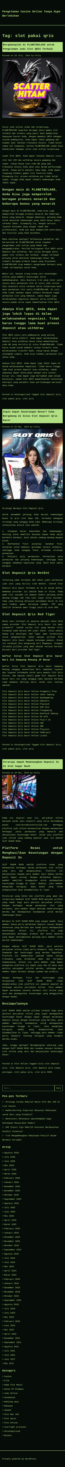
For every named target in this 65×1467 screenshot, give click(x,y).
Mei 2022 (9, 1330)
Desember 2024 (12, 1237)
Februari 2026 (12, 1178)
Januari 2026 (11, 1182)
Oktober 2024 (11, 1245)
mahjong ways (11, 1401)
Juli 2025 (9, 1207)
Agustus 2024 (11, 1254)
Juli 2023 (9, 1308)
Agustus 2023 (11, 1304)
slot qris (28, 398)
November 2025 (12, 1190)
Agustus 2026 (11, 1153)
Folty (38, 55)
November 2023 (12, 1292)
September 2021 (12, 1342)
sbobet (7, 1410)
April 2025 (10, 1220)
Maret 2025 (10, 1224)
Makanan (8, 1406)
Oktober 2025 (11, 1195)
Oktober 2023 (11, 1296)
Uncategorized (22, 394)
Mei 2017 (9, 1363)
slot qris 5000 (43, 1072)
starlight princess (15, 1427)
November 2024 (12, 1241)
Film (6, 1380)
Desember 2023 (12, 1287)
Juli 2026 (9, 1157)
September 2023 (12, 1300)
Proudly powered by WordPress (19, 1459)
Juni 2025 (9, 1212)
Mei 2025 (9, 1216)
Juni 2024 (9, 1262)
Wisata (7, 1435)
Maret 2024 (10, 1275)
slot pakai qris (11, 398)
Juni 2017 (9, 1359)
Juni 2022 (9, 1325)
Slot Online (21, 1063)
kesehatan (9, 1397)
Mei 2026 (9, 1165)
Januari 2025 (11, 1233)
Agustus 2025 (11, 1203)
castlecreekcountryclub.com (31, 825)
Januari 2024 (11, 1283)
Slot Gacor (10, 1418)
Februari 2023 (12, 1321)
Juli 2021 (9, 1351)
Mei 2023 (9, 1317)
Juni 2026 (9, 1161)
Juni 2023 (9, 1313)
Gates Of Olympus (14, 1389)
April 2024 (10, 1271)
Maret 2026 (10, 1174)
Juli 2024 (9, 1258)
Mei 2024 (9, 1266)
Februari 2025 (12, 1228)
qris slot (20, 518)
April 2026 (10, 1169)
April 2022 (10, 1334)
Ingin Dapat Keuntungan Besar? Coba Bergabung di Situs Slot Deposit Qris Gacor (30, 416)
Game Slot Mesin (13, 1385)
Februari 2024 (12, 1279)
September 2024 (12, 1249)
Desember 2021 (12, 1338)
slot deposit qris (50, 394)
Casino (7, 1376)
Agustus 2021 (11, 1346)
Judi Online (11, 1393)
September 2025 (12, 1199)
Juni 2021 (9, 1355)
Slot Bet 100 (11, 1414)
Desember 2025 (12, 1186)
